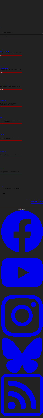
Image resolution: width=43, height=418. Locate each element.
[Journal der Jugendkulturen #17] (11, 61)
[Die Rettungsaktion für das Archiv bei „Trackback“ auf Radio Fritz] (11, 129)
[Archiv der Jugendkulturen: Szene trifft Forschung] (11, 163)
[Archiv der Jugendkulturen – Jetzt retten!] (11, 146)
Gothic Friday (1, 83)
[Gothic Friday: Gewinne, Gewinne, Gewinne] (11, 78)
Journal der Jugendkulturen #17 (4, 68)
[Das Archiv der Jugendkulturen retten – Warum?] (11, 112)
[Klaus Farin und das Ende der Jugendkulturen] (11, 179)
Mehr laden (1, 189)
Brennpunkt (1, 49)
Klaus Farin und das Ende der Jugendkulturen (5, 186)
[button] (42, 33)
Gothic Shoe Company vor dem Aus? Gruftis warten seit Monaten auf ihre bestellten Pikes (34, 199)
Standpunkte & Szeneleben (3, 100)
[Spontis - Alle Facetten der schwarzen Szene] (6, 29)
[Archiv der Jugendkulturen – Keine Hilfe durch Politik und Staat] (11, 95)
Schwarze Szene (1, 168)
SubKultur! (1, 66)
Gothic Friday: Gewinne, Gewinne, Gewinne (5, 85)
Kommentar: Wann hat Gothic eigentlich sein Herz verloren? (37, 203)
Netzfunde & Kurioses (2, 134)
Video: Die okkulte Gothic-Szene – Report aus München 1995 (37, 201)
